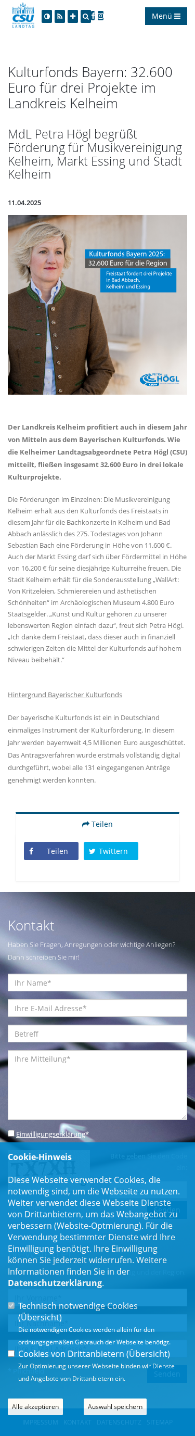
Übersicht (40, 1317)
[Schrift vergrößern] (73, 16)
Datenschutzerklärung (55, 1283)
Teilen (101, 824)
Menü (163, 16)
